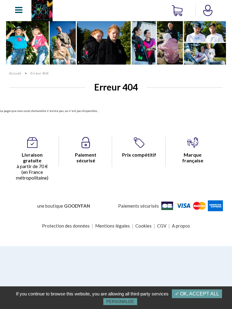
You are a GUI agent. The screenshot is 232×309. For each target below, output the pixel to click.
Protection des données (66, 225)
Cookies (143, 225)
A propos (181, 225)
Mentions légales (112, 225)
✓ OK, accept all (197, 293)
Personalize (120, 301)
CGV (161, 225)
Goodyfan (77, 206)
